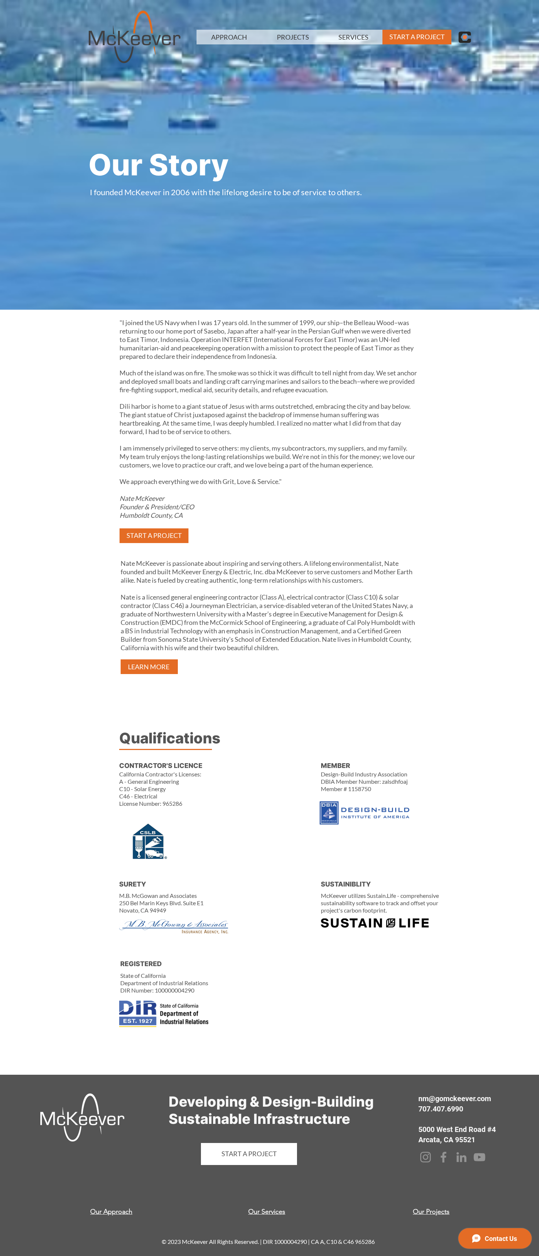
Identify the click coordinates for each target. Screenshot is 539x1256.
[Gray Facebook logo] (443, 1157)
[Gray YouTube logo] (479, 1157)
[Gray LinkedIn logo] (461, 1157)
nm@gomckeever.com (454, 1098)
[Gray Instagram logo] (425, 1157)
